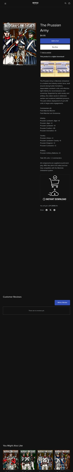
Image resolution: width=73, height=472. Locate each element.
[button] (4, 45)
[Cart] (70, 3)
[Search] (65, 3)
